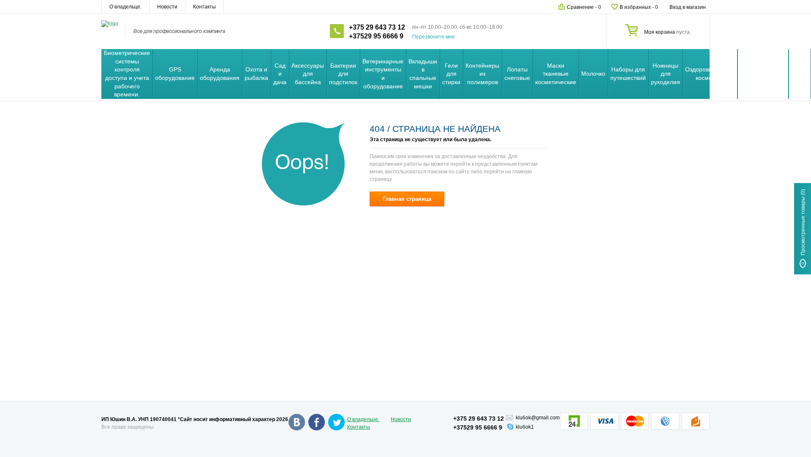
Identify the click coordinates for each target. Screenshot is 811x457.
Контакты (204, 7)
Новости (167, 7)
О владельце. (125, 7)
